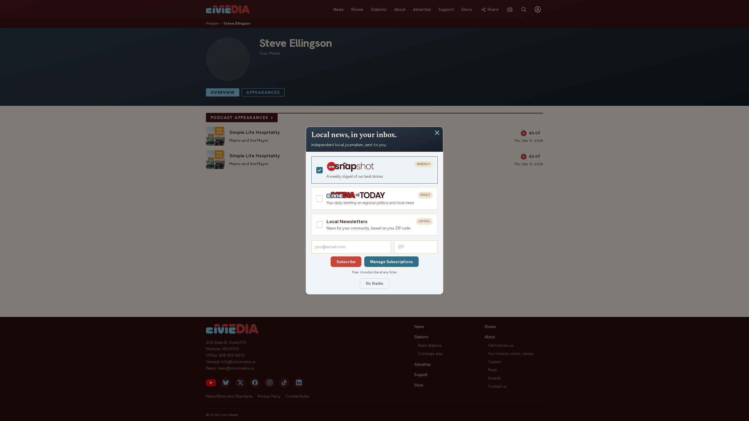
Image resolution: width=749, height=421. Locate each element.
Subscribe (345, 261)
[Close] (437, 133)
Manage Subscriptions (391, 261)
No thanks (374, 283)
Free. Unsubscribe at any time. (374, 272)
